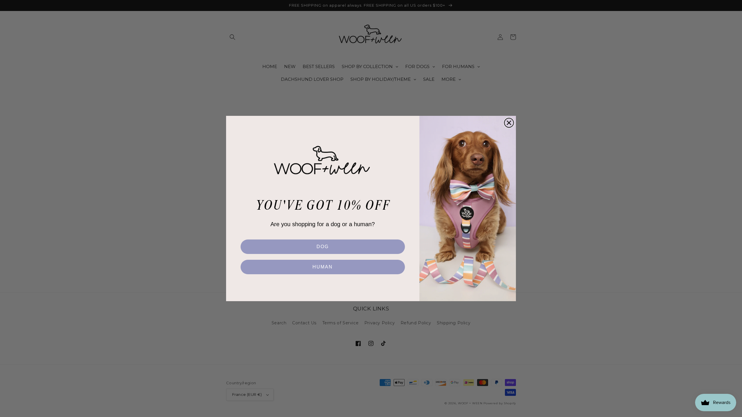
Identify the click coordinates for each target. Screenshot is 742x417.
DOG (323, 246)
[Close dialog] (509, 122)
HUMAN (322, 266)
